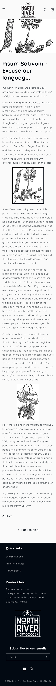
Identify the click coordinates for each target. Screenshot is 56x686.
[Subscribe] (46, 657)
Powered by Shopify (42, 681)
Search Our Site (14, 556)
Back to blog (30, 530)
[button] (3, 9)
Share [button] (9, 515)
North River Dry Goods (22, 681)
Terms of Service (15, 563)
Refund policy (13, 570)
